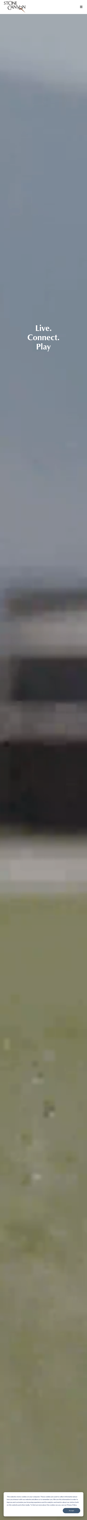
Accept (71, 1511)
